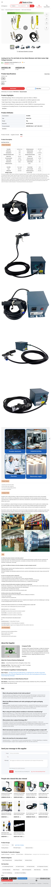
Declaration (39, 883)
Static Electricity (37, 869)
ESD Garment (43, 674)
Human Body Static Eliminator (8, 675)
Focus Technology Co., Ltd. (16, 883)
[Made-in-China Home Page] (25, 2)
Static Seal (45, 869)
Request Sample (23, 91)
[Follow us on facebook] (41, 878)
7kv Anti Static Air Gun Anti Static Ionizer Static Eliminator (31, 814)
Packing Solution (4, 847)
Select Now (47, 74)
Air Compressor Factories (42, 866)
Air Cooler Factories (20, 866)
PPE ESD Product (17, 847)
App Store (4, 878)
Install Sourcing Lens (7, 880)
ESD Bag (11, 672)
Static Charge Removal (7, 860)
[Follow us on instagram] (45, 878)
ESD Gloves (26, 674)
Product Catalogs (20, 845)
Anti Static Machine (6, 869)
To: (8, 757)
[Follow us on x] (43, 878)
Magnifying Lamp (20, 674)
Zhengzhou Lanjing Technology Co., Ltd (13, 62)
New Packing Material (35, 674)
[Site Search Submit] (32, 6)
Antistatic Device (28, 860)
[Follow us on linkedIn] (36, 880)
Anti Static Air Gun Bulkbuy (20, 872)
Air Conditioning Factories (7, 866)
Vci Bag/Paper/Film (30, 672)
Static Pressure (16, 869)
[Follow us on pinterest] (49, 878)
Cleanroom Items (29, 847)
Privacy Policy (45, 883)
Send (11, 771)
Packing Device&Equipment (19, 672)
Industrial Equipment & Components (12, 9)
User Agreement (33, 883)
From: (7, 753)
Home (2, 9)
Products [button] (13, 6)
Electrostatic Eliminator (26, 9)
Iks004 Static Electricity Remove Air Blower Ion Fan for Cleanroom (19, 834)
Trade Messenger (22, 878)
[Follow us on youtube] (47, 878)
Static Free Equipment (26, 869)
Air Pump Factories (30, 866)
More (2, 875)
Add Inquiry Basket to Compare (25, 51)
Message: (7, 760)
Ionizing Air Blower (18, 860)
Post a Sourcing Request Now (38, 771)
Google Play (13, 878)
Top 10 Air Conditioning (7, 872)
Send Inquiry (13, 88)
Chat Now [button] (38, 88)
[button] (2, 2)
